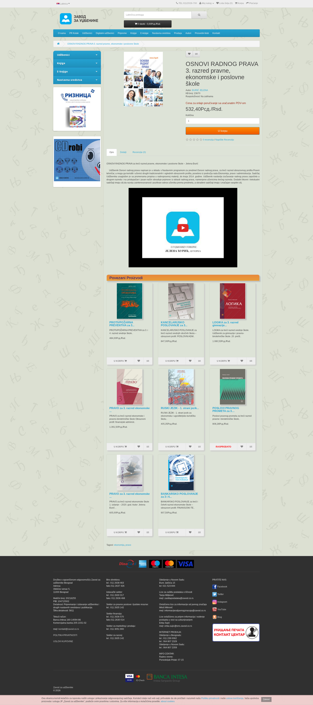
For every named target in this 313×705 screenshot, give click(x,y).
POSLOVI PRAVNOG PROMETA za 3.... (225, 410)
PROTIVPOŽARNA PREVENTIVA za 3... (121, 324)
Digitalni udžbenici (105, 33)
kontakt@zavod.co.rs (69, 629)
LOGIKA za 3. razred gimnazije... (225, 324)
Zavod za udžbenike (63, 687)
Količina (190, 115)
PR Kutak (74, 33)
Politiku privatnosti (210, 698)
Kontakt (216, 33)
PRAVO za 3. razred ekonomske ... (129, 410)
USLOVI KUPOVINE (63, 641)
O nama (62, 33)
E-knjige (144, 33)
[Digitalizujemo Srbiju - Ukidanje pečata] (236, 632)
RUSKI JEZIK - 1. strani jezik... (180, 408)
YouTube (221, 609)
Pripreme (122, 33)
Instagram (222, 602)
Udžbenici (87, 33)
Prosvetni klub (202, 33)
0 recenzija (208, 139)
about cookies (168, 701)
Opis (111, 152)
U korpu (222, 130)
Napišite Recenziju (224, 139)
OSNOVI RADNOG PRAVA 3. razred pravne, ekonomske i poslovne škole (103, 44)
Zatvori (266, 699)
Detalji (123, 152)
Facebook (222, 586)
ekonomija (119, 545)
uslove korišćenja (234, 698)
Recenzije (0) (139, 152)
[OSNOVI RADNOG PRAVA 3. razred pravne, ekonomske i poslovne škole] (143, 79)
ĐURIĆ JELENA (200, 90)
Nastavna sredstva (161, 33)
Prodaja (178, 33)
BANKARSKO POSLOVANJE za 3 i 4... (179, 495)
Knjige (133, 33)
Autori (188, 33)
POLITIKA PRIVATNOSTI (65, 635)
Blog (219, 617)
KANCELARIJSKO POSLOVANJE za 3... (174, 324)
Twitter (220, 594)
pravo (128, 545)
